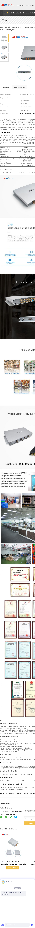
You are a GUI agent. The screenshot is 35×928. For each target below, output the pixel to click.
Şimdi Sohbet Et (12, 868)
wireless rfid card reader (14, 793)
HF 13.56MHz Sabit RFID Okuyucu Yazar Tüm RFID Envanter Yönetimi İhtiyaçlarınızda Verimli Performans (13, 864)
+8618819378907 (16, 811)
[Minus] (32, 882)
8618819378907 (11, 814)
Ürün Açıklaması (19, 87)
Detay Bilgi (5, 87)
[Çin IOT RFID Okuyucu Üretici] (7, 5)
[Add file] (2, 925)
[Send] (32, 925)
